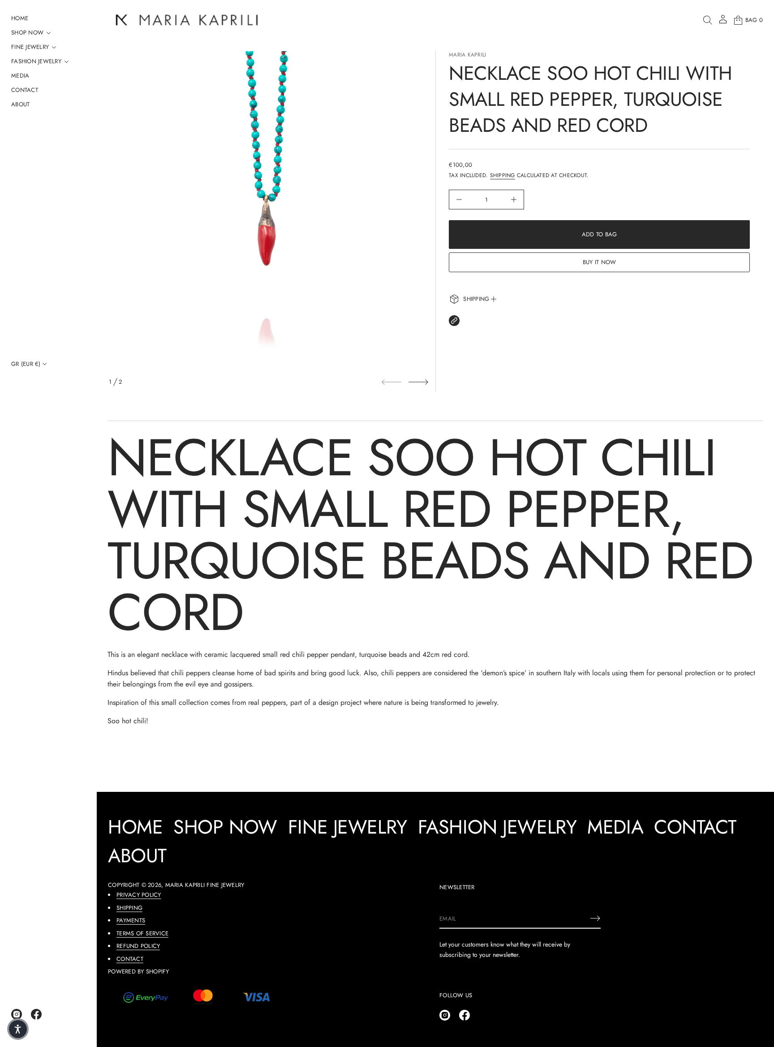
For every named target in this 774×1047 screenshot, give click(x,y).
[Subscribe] (595, 918)
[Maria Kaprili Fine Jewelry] (187, 20)
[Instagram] (16, 1014)
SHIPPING (129, 908)
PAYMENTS (130, 920)
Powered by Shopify (138, 971)
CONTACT (129, 959)
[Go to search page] (708, 20)
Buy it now (599, 262)
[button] (708, 20)
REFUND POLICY (138, 946)
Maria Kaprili (467, 55)
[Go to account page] (723, 22)
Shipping (502, 175)
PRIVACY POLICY (138, 895)
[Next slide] (418, 382)
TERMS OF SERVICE (142, 933)
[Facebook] (36, 1014)
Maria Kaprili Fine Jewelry (205, 885)
